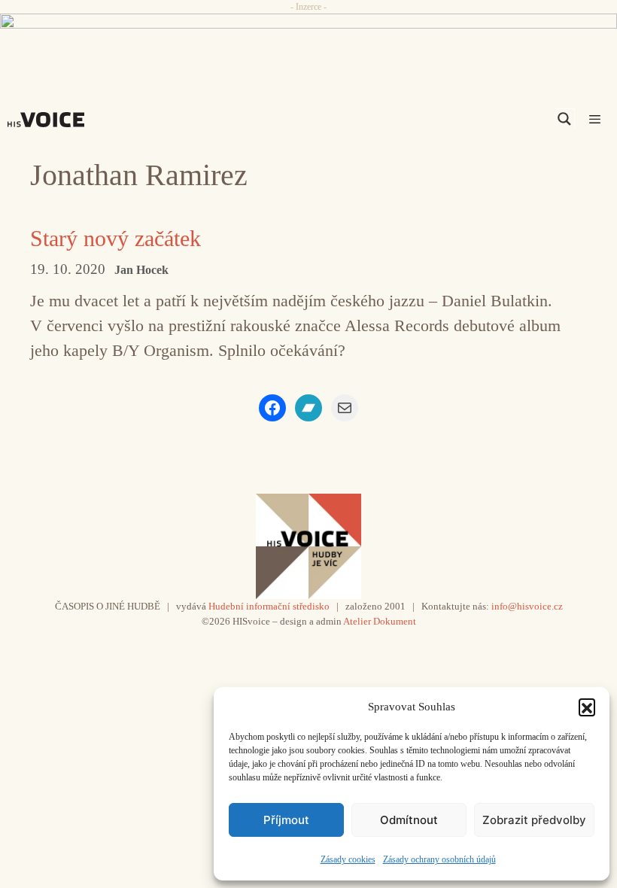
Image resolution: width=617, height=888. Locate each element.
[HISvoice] (50, 120)
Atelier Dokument (379, 621)
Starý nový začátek (115, 238)
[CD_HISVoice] (308, 42)
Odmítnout (409, 820)
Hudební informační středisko (269, 606)
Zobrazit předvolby (534, 820)
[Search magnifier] (564, 118)
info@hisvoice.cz (527, 606)
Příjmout (286, 820)
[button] (586, 706)
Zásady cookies (348, 859)
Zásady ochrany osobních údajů (439, 859)
